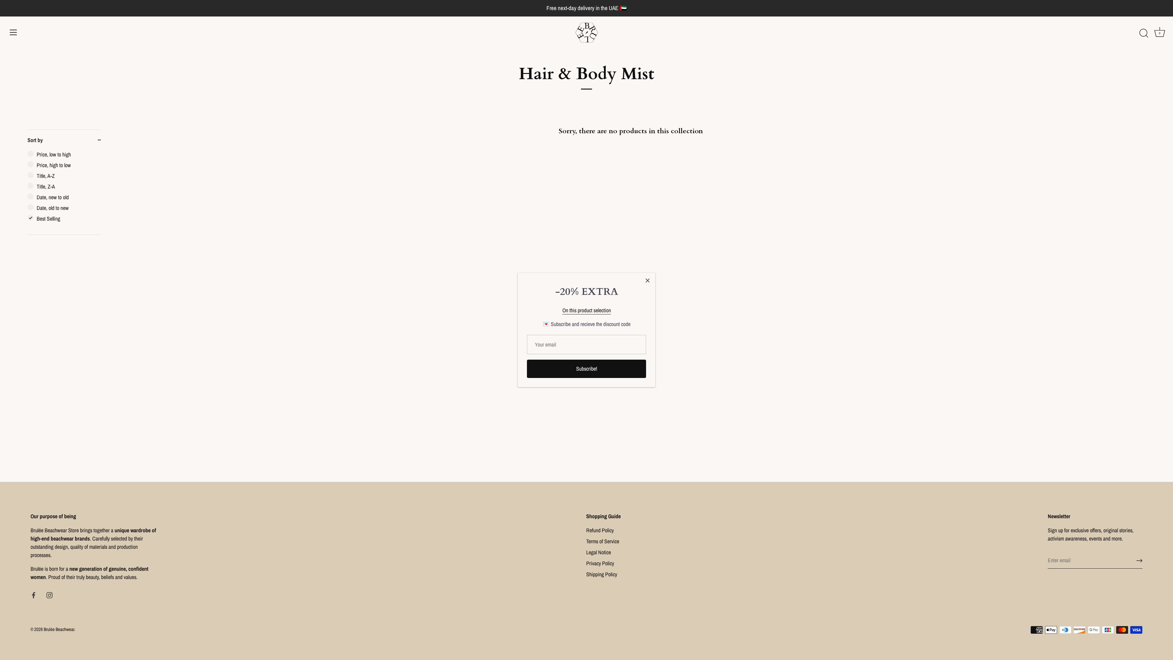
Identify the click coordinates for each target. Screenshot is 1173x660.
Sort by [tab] (35, 140)
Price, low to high (54, 154)
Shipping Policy (601, 574)
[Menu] (13, 32)
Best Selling (48, 218)
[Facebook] (34, 594)
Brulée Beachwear (59, 629)
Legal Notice (598, 552)
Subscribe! (586, 368)
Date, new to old (53, 197)
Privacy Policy (600, 563)
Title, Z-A (46, 186)
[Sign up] (1139, 560)
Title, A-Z (46, 176)
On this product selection (586, 310)
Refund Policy (600, 530)
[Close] (647, 280)
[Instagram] (49, 594)
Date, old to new (53, 208)
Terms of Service (602, 541)
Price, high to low (54, 165)
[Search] (1143, 33)
